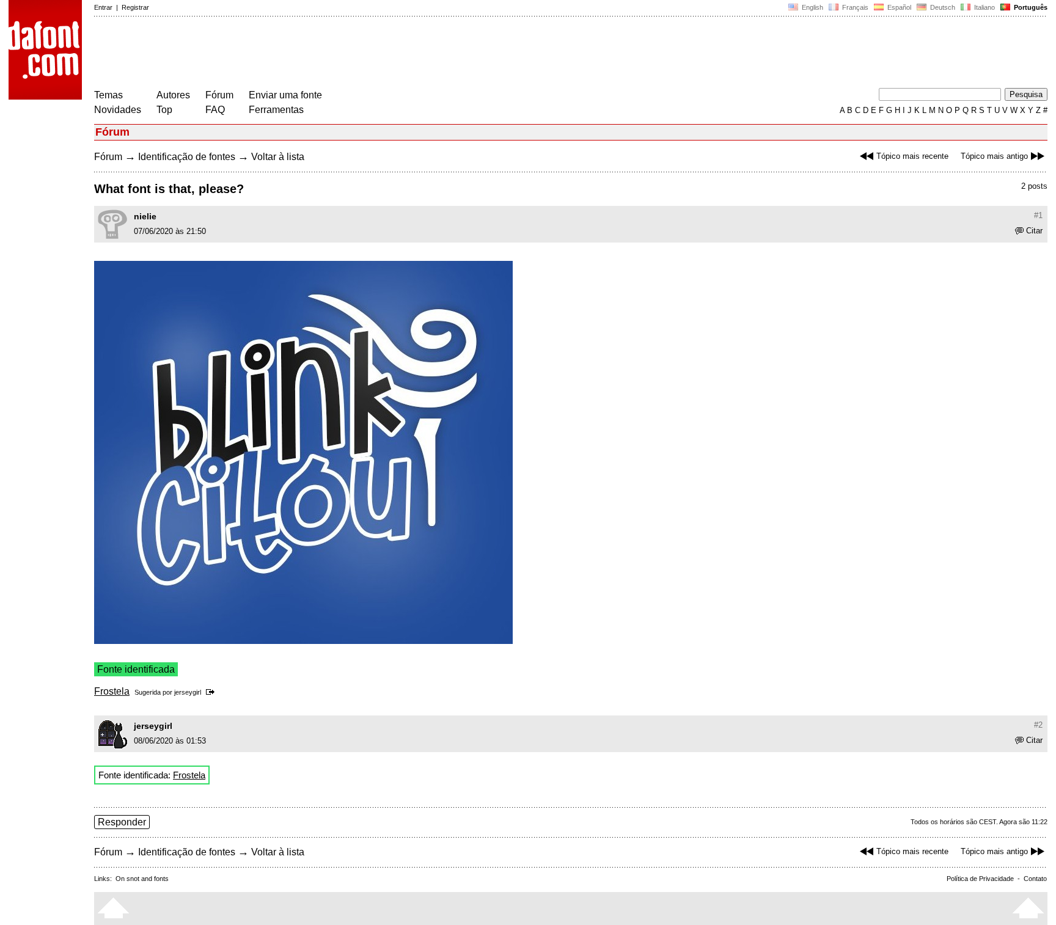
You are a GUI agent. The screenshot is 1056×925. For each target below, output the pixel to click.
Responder (122, 822)
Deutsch (941, 7)
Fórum (219, 95)
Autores (173, 95)
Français (854, 7)
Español (898, 7)
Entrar (103, 7)
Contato (1035, 878)
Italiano (983, 7)
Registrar (135, 7)
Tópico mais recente (912, 156)
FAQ (215, 109)
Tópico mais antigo (994, 156)
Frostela (112, 691)
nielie (145, 216)
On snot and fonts (142, 878)
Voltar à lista (277, 157)
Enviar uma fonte (285, 95)
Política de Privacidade (980, 878)
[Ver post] (212, 692)
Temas (108, 95)
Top (164, 109)
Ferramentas (276, 109)
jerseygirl (187, 692)
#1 (1038, 215)
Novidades (117, 109)
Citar (1034, 230)
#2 (1038, 724)
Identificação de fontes (186, 157)
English (811, 7)
